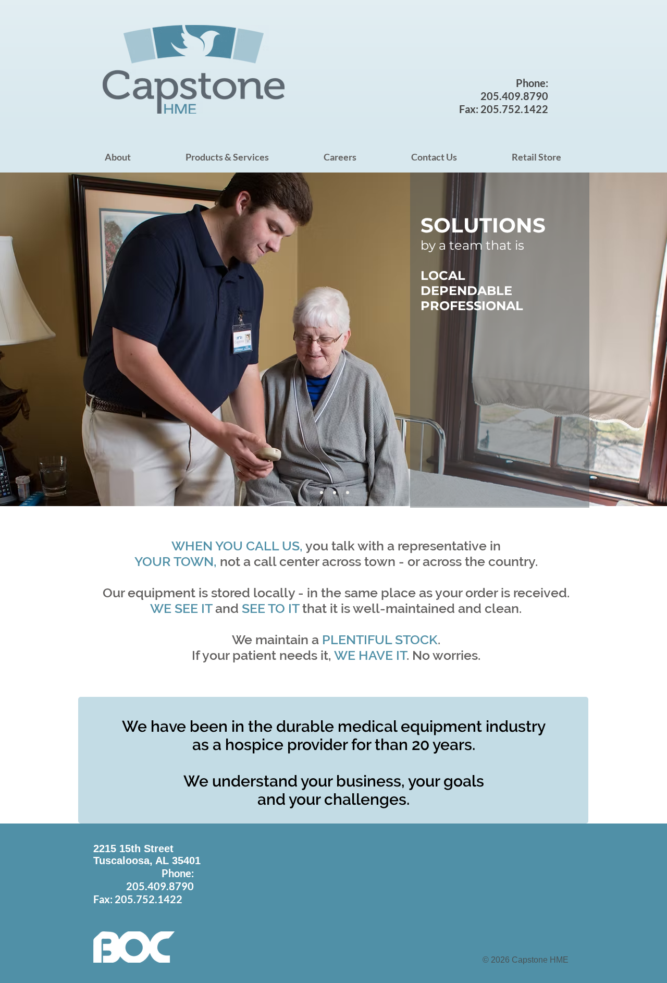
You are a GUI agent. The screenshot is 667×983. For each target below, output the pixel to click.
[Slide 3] (334, 492)
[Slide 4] (347, 492)
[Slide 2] (321, 492)
